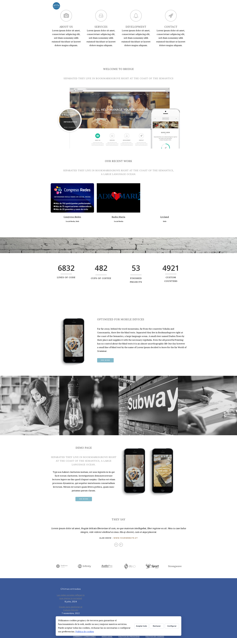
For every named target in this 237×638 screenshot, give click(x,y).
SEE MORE (83, 499)
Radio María (118, 217)
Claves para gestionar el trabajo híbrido (70, 608)
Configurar (172, 626)
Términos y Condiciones (84, 636)
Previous (116, 545)
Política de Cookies (155, 636)
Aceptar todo (141, 626)
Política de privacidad (129, 636)
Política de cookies (84, 631)
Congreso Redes (72, 217)
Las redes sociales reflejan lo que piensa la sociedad (71, 597)
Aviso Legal (107, 636)
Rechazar (157, 626)
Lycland (164, 217)
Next (121, 545)
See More (105, 360)
